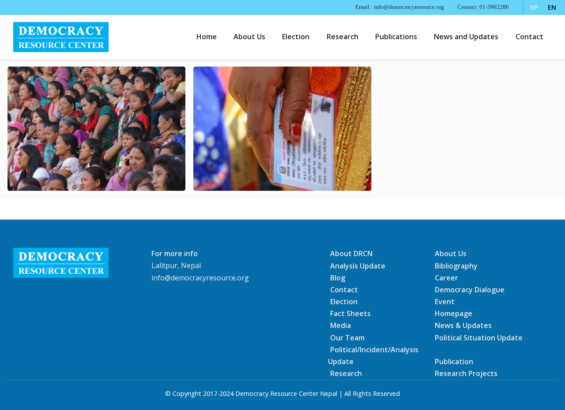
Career (446, 278)
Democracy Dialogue (470, 289)
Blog (337, 278)
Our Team (347, 337)
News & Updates (463, 325)
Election (295, 36)
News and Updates (466, 36)
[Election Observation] (282, 129)
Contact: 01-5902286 (483, 7)
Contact (529, 36)
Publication (454, 361)
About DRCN (351, 253)
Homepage (453, 313)
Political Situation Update (479, 337)
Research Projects (466, 373)
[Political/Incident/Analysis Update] (96, 129)
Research (342, 36)
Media (340, 325)
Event (445, 301)
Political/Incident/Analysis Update (373, 355)
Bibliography (456, 265)
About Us (249, 36)
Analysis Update (357, 265)
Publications (396, 36)
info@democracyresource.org (200, 278)
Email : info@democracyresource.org (399, 7)
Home (206, 36)
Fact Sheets (350, 313)
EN (552, 7)
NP (533, 7)
